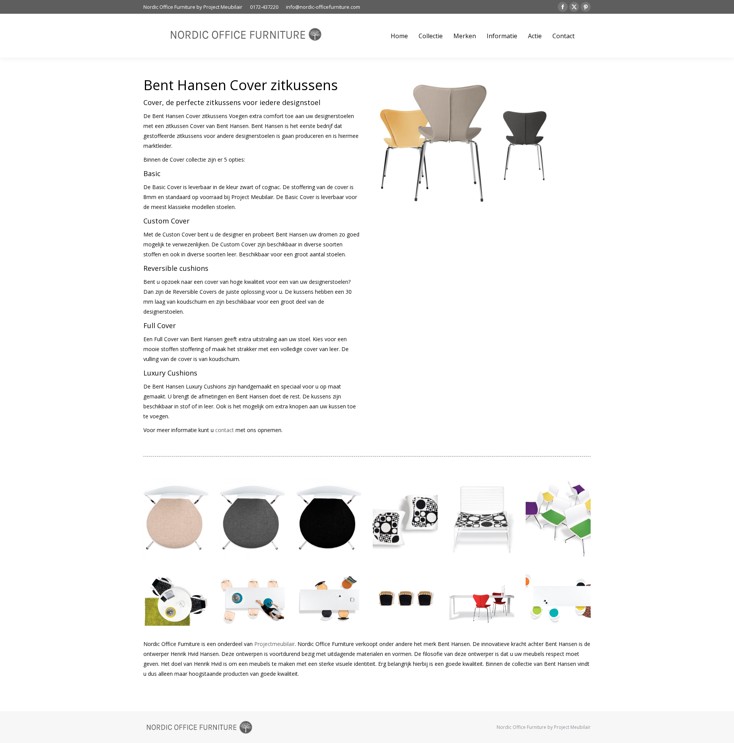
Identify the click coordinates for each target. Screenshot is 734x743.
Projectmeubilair (274, 643)
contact (224, 430)
